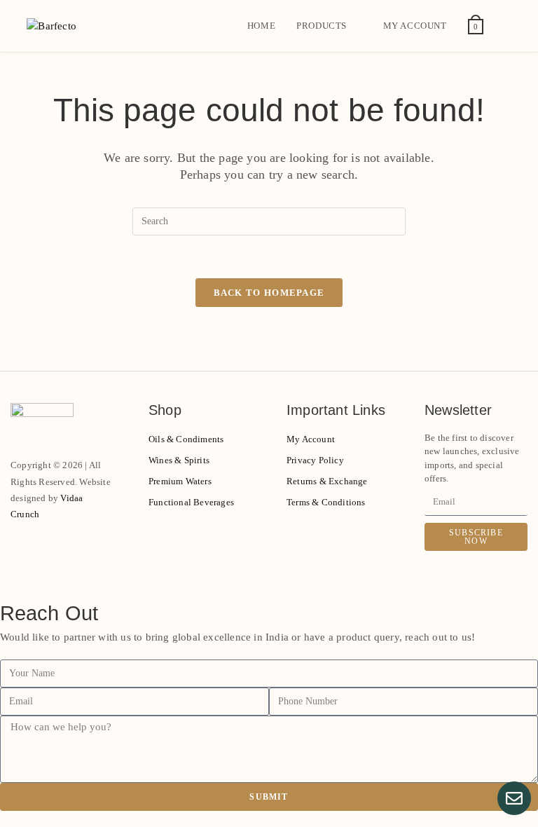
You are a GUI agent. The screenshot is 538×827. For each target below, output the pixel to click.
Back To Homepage (269, 292)
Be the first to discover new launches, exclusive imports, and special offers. (472, 458)
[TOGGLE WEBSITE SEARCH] (508, 26)
